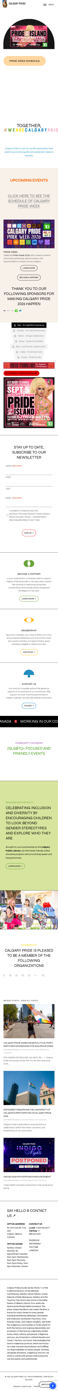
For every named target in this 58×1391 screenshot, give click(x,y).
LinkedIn (33, 1250)
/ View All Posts (28, 1001)
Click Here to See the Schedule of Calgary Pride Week (29, 201)
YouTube (33, 1247)
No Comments (41, 1120)
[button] (25, 61)
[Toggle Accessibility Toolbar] (53, 1386)
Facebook (34, 1240)
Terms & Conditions (22, 1386)
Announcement (28, 1050)
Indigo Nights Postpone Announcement (27, 1176)
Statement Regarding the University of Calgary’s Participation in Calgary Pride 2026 (27, 1112)
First (8, 477)
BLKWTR (28, 1380)
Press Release (40, 1050)
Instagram (35, 1243)
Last (8, 488)
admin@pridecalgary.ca (12, 1050)
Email (14, 498)
